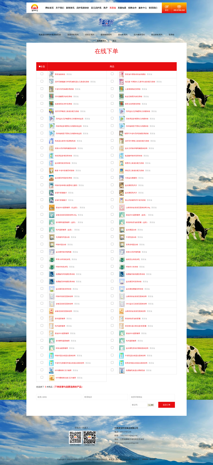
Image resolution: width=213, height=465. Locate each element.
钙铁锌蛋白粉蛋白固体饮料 (65, 356)
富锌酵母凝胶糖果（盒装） (66, 222)
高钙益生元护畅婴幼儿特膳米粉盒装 (69, 119)
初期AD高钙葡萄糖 (133, 252)
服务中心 (143, 8)
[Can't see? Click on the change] (151, 405)
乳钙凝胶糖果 (60, 326)
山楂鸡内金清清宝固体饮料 (136, 296)
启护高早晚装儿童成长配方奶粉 (67, 111)
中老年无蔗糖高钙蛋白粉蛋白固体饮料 (69, 363)
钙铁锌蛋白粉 (61, 245)
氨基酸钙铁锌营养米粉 (133, 156)
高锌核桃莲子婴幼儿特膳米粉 (137, 126)
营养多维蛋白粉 (132, 245)
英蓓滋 (113, 8)
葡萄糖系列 (101, 41)
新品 (114, 41)
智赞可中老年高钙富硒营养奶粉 (136, 133)
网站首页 (49, 8)
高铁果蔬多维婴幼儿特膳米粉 (137, 119)
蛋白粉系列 (122, 35)
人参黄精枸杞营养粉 (133, 89)
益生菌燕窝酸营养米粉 (134, 289)
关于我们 (60, 8)
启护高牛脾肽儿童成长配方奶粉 (137, 141)
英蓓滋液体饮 (60, 74)
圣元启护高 (96, 8)
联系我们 (153, 8)
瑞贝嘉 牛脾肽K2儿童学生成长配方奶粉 (140, 82)
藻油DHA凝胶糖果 (62, 333)
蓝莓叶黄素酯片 (61, 193)
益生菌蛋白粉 (131, 230)
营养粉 (171, 35)
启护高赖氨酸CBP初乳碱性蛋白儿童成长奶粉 (72, 82)
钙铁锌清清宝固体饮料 (64, 296)
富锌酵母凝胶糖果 (63, 341)
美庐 (105, 8)
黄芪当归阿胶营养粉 (133, 104)
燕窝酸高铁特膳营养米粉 (135, 274)
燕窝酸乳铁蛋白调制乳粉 (135, 370)
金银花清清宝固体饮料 (64, 304)
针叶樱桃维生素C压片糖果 (66, 378)
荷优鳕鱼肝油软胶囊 (133, 319)
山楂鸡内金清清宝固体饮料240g (138, 208)
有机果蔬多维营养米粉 (63, 156)
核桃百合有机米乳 (133, 259)
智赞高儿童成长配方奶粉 (134, 163)
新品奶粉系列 (156, 35)
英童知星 (122, 8)
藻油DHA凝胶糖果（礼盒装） (67, 208)
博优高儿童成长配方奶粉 (134, 170)
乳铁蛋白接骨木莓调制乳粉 (50, 35)
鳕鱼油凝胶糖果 (62, 348)
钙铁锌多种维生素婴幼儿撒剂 (66, 185)
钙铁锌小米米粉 (132, 267)
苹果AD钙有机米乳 (63, 259)
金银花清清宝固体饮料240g (66, 215)
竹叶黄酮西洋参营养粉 (63, 96)
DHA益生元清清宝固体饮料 (136, 304)
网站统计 (135, 459)
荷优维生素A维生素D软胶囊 (135, 326)
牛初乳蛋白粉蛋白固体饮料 (135, 356)
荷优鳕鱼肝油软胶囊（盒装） (137, 222)
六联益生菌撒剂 (131, 178)
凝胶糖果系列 (106, 35)
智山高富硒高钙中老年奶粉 (135, 200)
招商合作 (132, 8)
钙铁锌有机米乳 (62, 267)
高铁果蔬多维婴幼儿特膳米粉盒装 (69, 126)
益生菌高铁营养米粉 (62, 163)
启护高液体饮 (82, 8)
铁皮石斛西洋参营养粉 (133, 96)
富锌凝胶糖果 (60, 319)
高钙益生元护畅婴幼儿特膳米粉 (138, 111)
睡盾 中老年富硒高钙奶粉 (64, 170)
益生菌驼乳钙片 (131, 185)
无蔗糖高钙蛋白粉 (63, 237)
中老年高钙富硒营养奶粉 (64, 89)
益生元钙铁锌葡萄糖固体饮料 (136, 148)
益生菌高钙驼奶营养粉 (63, 178)
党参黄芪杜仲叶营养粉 (63, 104)
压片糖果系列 (139, 35)
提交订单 (166, 405)
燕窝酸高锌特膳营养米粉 (65, 282)
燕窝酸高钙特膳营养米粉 (65, 274)
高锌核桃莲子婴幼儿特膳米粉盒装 (69, 133)
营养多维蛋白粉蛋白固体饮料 (136, 363)
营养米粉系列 (73, 35)
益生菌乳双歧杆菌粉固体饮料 (137, 348)
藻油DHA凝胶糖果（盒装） (136, 215)
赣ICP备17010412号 (123, 459)
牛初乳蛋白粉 (131, 237)
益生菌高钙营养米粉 (134, 282)
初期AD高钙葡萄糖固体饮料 (65, 148)
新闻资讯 (70, 8)
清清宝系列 (89, 35)
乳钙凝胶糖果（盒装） (64, 230)
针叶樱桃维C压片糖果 (63, 370)
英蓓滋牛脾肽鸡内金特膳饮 (135, 74)
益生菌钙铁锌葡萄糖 (63, 252)
